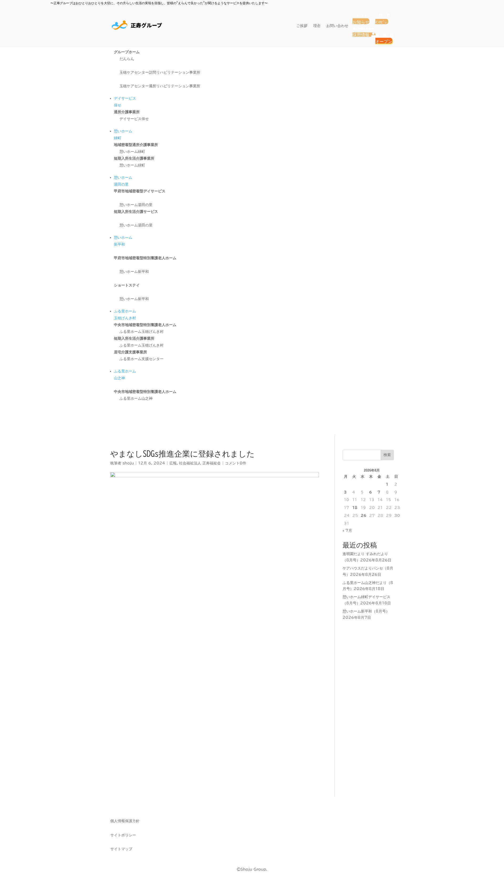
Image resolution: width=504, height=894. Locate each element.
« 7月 (347, 530)
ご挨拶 (301, 26)
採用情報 (364, 34)
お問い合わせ (337, 26)
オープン (383, 41)
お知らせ (361, 22)
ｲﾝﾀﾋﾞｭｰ (381, 22)
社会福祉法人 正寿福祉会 (200, 463)
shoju (128, 463)
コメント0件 (235, 463)
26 (363, 515)
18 (355, 508)
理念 (317, 26)
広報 (173, 463)
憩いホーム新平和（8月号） (366, 611)
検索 (387, 455)
